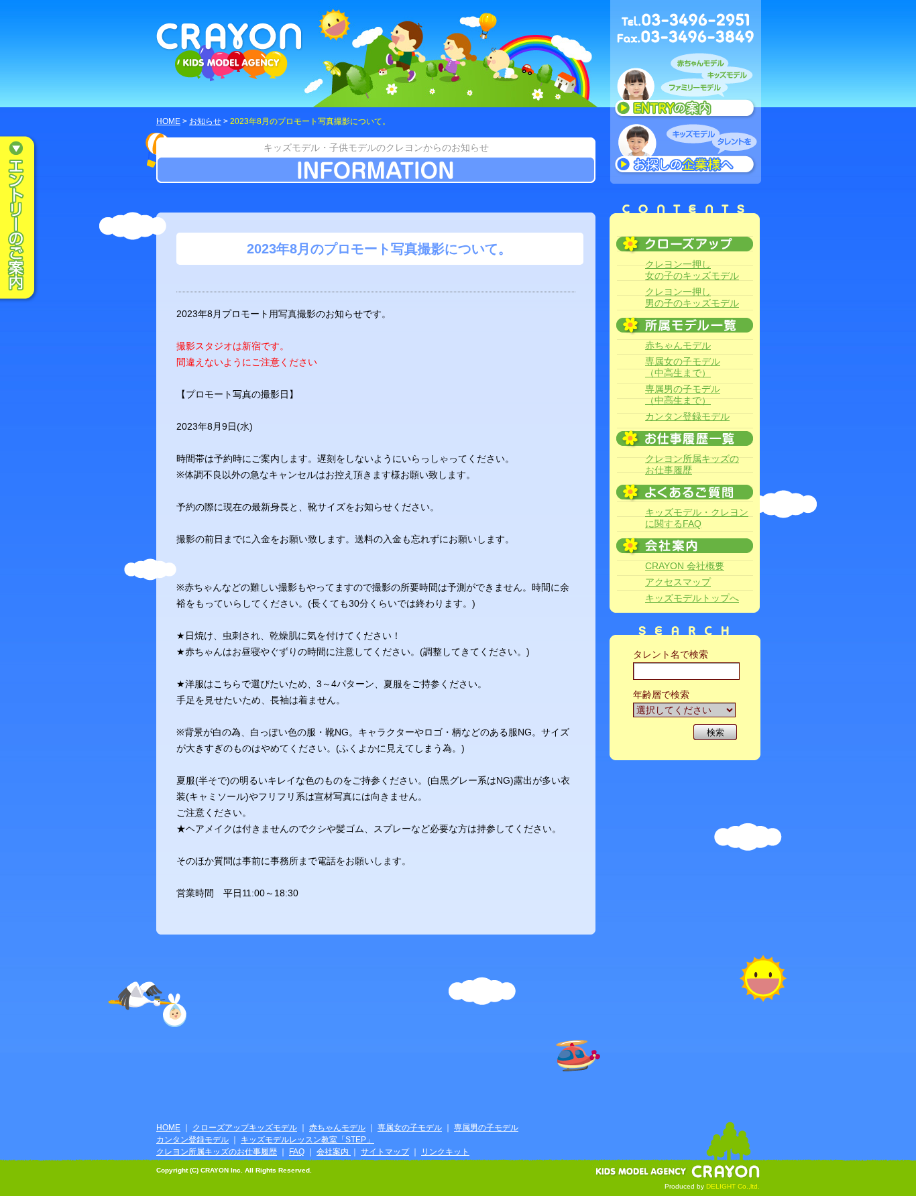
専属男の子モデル (486, 1127)
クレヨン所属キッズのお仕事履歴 (692, 464)
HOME (168, 121)
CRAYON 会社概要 (684, 565)
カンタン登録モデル (687, 416)
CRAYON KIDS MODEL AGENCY (229, 52)
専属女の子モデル (410, 1127)
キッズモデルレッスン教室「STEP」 (307, 1139)
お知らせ (205, 121)
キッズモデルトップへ (692, 598)
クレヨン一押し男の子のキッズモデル (692, 297)
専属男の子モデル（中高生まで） (682, 394)
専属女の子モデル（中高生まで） (682, 367)
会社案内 (334, 1151)
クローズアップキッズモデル (244, 1127)
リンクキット (445, 1151)
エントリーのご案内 (27, 218)
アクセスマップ (678, 582)
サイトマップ (385, 1151)
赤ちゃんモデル (678, 345)
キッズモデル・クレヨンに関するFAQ (696, 518)
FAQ (296, 1151)
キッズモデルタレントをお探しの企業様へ (685, 150)
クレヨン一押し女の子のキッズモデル (692, 270)
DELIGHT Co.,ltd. (733, 1186)
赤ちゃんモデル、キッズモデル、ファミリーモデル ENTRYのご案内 (685, 88)
